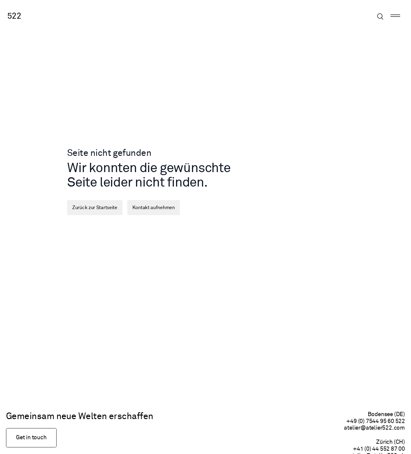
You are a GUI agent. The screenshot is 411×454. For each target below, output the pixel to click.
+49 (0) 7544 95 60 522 (375, 421)
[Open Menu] (395, 16)
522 (14, 16)
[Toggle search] (380, 16)
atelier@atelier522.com (374, 428)
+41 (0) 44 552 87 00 (379, 449)
